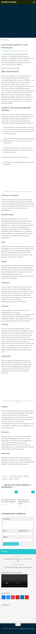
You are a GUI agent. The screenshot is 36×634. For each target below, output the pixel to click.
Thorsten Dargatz (10, 51)
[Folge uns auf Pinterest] (28, 551)
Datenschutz (30, 628)
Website (5, 537)
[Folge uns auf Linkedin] (31, 551)
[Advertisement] (18, 19)
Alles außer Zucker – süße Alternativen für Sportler (24, 501)
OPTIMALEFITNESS (8, 2)
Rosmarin (16, 478)
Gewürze (20, 476)
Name (5, 531)
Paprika (11, 478)
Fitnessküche (13, 476)
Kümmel (26, 476)
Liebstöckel (4, 478)
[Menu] (34, 2)
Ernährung (5, 40)
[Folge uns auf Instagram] (25, 551)
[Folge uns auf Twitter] (34, 551)
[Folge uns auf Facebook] (22, 551)
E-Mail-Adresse (23, 531)
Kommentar (7, 519)
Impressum (22, 628)
